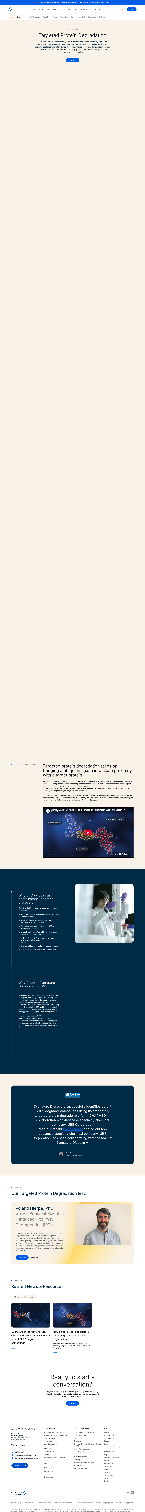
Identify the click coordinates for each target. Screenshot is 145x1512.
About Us (107, 1432)
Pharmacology (81, 1449)
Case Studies (108, 1475)
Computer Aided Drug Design (84, 1432)
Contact (131, 9)
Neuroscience (79, 1465)
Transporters (48, 1477)
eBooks (106, 1469)
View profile (22, 1257)
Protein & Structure (80, 1435)
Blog (105, 1455)
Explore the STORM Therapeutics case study (93, 2)
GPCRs (46, 1474)
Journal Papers (109, 1463)
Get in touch (72, 60)
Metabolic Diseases (81, 1468)
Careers (106, 1444)
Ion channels (48, 1471)
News (106, 1478)
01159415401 (19, 1452)
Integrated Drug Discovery (53, 1432)
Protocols (107, 1472)
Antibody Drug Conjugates (86, 17)
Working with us (109, 1438)
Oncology (77, 1460)
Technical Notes (109, 1466)
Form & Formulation (80, 1452)
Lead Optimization (50, 1444)
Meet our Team (109, 1435)
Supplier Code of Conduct (84, 1503)
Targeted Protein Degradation (63, 17)
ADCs (46, 1460)
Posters (106, 1460)
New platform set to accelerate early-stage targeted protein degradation (71, 1335)
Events (106, 1481)
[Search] (117, 9)
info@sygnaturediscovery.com (26, 1455)
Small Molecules (34, 17)
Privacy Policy (16, 1503)
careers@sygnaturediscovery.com (27, 1458)
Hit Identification (49, 1438)
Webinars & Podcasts (111, 1458)
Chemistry (77, 1441)
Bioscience (78, 1438)
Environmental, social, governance (116, 1447)
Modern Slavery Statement (62, 1503)
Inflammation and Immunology (84, 1462)
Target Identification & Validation (55, 1435)
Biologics (102, 17)
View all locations (18, 1445)
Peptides (46, 17)
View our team (37, 1257)
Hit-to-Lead (48, 1441)
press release (73, 1129)
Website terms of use (43, 1503)
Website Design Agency (104, 1503)
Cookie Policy (29, 1503)
